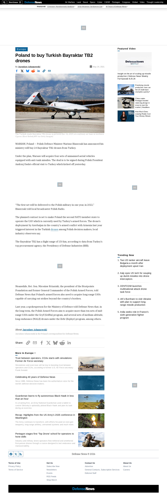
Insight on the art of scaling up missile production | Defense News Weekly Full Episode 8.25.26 (134, 76)
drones (54, 229)
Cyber (99, 2)
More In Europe (24, 353)
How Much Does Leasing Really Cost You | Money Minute (143, 114)
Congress (126, 2)
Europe (21, 49)
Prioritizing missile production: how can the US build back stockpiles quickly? (143, 88)
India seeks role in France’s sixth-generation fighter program (134, 315)
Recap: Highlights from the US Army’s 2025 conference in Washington (45, 416)
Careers (126, 470)
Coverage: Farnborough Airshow (60, 6)
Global (135, 2)
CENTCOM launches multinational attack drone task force (133, 289)
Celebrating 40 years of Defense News (35, 377)
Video (142, 2)
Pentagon (116, 2)
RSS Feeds (51, 476)
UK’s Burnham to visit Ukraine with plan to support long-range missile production (135, 302)
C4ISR (107, 2)
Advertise (89, 466)
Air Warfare (70, 2)
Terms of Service (15, 470)
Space (92, 2)
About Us (127, 466)
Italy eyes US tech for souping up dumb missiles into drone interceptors (135, 276)
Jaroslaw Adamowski (29, 66)
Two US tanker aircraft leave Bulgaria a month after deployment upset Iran (135, 263)
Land (79, 2)
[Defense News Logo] (33, 2)
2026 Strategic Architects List (90, 6)
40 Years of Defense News (116, 6)
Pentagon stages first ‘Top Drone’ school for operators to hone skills (44, 435)
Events (49, 473)
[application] (135, 61)
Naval (85, 2)
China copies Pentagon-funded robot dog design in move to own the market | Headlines (142, 102)
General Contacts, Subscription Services (102, 470)
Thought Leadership (155, 2)
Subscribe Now (53, 466)
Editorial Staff (90, 473)
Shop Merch (52, 480)
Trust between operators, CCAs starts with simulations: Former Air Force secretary (43, 359)
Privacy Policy (14, 466)
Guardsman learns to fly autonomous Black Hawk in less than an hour (44, 397)
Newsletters (52, 470)
